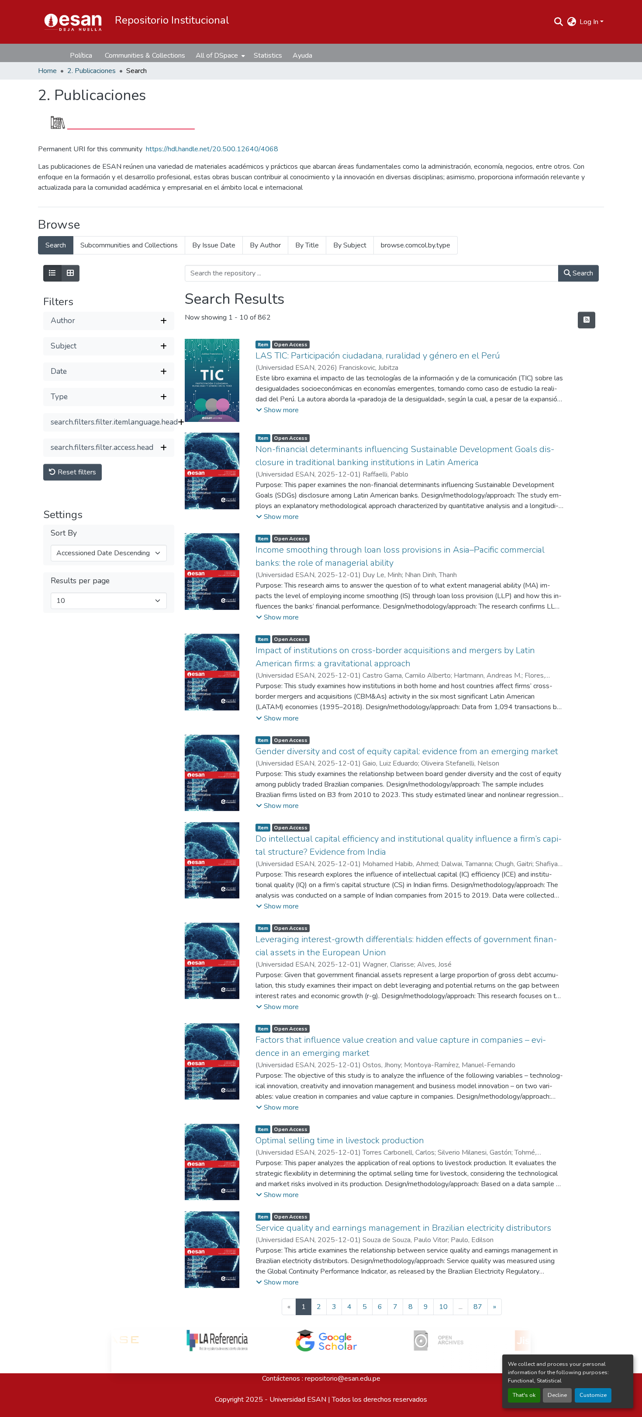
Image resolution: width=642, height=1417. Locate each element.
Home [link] (47, 71)
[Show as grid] (70, 273)
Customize (593, 1395)
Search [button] (582, 273)
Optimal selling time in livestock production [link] (339, 1140)
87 (477, 1307)
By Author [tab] (265, 245)
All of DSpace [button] (217, 55)
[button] (73, 22)
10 (443, 1307)
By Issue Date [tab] (213, 245)
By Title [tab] (307, 245)
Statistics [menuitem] (268, 55)
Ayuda (302, 55)
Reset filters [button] (76, 472)
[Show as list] (52, 273)
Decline (557, 1395)
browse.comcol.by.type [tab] (415, 245)
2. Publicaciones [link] (91, 71)
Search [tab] (55, 245)
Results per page (80, 580)
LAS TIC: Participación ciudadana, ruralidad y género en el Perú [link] (377, 356)
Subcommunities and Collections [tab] (129, 245)
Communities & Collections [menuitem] (145, 55)
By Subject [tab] (349, 245)
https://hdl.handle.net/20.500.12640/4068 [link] (212, 149)
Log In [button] (590, 22)
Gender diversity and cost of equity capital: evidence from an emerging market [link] (406, 751)
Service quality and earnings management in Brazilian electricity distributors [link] (403, 1228)
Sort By (64, 533)
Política (81, 55)
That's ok (524, 1395)
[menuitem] (219, 55)
